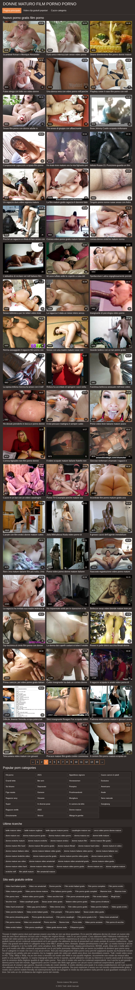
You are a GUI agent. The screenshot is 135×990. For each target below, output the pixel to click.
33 (97, 762)
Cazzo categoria (58, 10)
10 (76, 762)
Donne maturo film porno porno (39, 4)
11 (81, 762)
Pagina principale (12, 10)
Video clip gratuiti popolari (35, 10)
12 (86, 762)
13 (92, 762)
